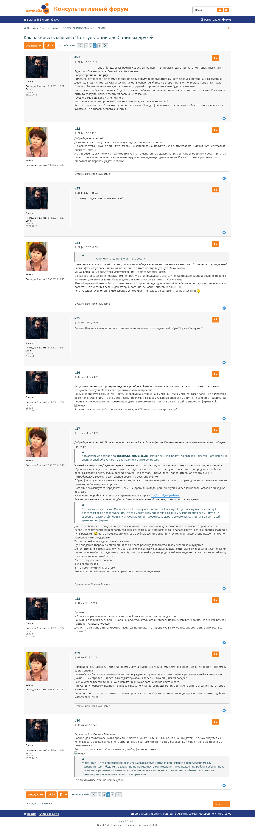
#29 (77, 653)
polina (29, 160)
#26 (77, 372)
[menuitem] (55, 19)
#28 (77, 598)
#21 (77, 57)
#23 (77, 188)
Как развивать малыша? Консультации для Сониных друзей (89, 37)
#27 (77, 428)
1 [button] (86, 45)
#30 (77, 720)
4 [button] (99, 45)
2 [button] (90, 45)
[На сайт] (39, 8)
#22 (77, 128)
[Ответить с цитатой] (215, 58)
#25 (77, 318)
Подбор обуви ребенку (165, 495)
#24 (77, 243)
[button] (80, 45)
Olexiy (29, 81)
